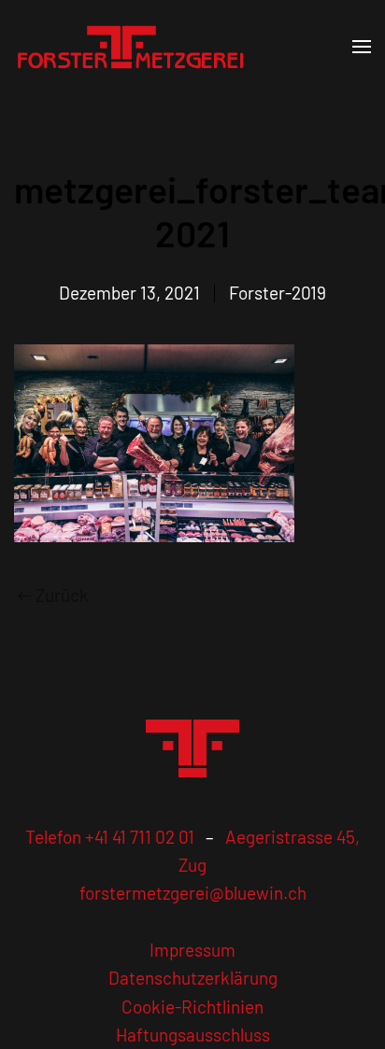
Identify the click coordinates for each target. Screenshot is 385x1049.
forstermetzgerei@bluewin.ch (193, 892)
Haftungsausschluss (193, 1034)
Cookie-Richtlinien (192, 1006)
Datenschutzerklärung (193, 977)
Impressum (192, 949)
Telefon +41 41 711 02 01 (109, 836)
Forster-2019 (277, 292)
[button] (361, 46)
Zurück (62, 595)
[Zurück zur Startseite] (131, 46)
